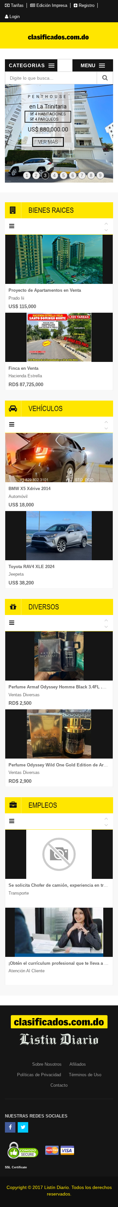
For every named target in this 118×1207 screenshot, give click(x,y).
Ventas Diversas (24, 694)
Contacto (59, 1085)
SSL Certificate (16, 1167)
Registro (85, 5)
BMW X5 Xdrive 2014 (29, 488)
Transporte (19, 893)
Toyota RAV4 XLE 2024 (31, 566)
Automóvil (18, 496)
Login (14, 16)
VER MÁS (48, 142)
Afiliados (77, 1064)
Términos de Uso (85, 1074)
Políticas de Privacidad (39, 1074)
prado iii (16, 298)
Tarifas (17, 5)
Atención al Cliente (27, 970)
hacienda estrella (25, 375)
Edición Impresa (51, 5)
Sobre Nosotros (47, 1064)
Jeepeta (16, 574)
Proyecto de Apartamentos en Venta (45, 290)
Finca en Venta (23, 368)
